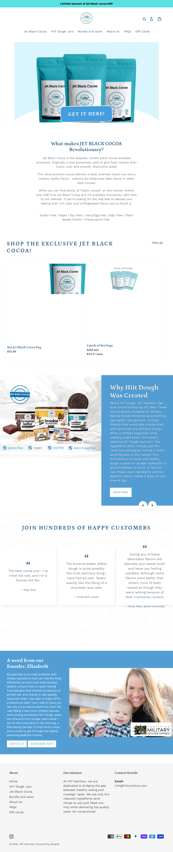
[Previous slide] (143, 505)
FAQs (12, 807)
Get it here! (86, 114)
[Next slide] (152, 505)
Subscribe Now (42, 743)
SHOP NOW (16, 492)
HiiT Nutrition (27, 844)
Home (13, 781)
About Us (17, 743)
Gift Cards (16, 812)
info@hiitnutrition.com (131, 785)
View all (157, 242)
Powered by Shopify (47, 844)
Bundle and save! (21, 796)
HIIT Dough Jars (20, 786)
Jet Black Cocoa (20, 791)
